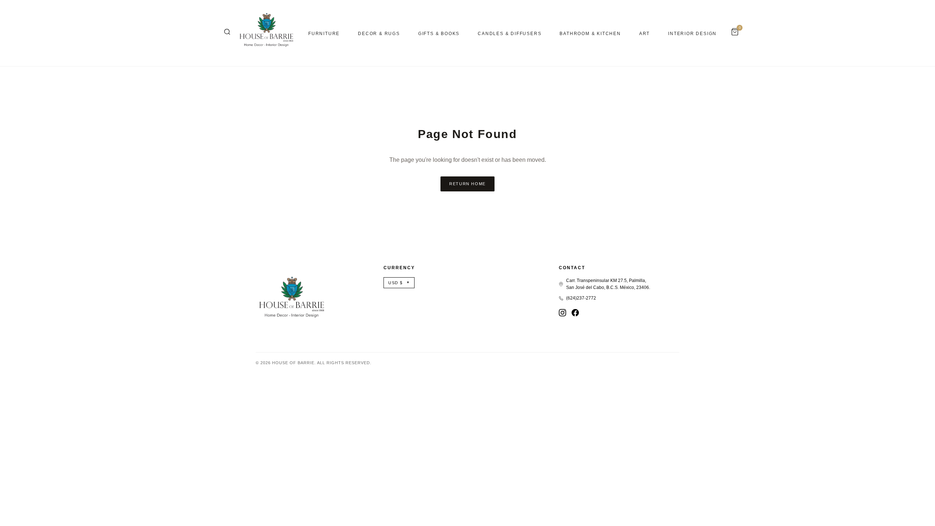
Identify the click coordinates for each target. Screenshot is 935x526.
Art (644, 33)
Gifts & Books (438, 33)
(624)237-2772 (581, 298)
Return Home (467, 184)
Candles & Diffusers (509, 33)
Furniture (324, 33)
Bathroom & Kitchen (590, 33)
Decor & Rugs (379, 33)
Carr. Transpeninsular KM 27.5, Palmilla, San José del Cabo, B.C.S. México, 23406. (608, 284)
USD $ (399, 283)
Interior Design (692, 33)
